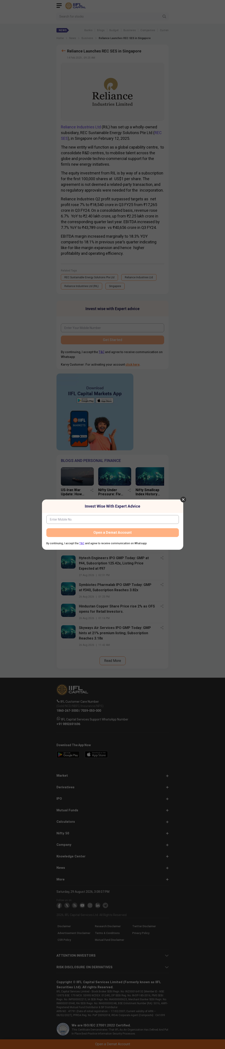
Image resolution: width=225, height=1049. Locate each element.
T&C (81, 543)
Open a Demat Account (112, 532)
